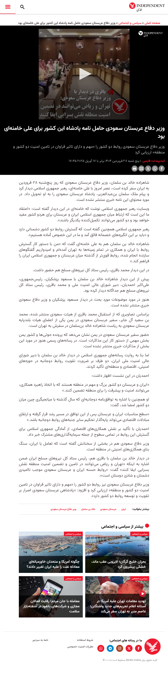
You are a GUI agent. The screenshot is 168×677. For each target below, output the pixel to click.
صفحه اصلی (152, 23)
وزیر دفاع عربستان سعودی (63, 509)
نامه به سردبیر (40, 640)
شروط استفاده (85, 640)
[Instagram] (119, 648)
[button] (84, 74)
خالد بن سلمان (88, 509)
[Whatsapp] (155, 168)
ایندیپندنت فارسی (153, 161)
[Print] (135, 168)
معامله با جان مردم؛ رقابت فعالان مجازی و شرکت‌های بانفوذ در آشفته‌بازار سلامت (51, 606)
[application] (84, 74)
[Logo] (150, 34)
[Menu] (8, 7)
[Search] (22, 7)
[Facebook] (162, 168)
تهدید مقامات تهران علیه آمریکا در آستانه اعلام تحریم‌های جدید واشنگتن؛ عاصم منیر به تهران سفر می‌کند (118, 606)
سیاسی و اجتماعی (129, 23)
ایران (123, 509)
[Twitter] (148, 168)
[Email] (141, 168)
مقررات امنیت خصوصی (80, 646)
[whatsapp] (100, 648)
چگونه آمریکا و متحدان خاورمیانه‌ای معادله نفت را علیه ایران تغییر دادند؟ (53, 564)
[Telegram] (110, 648)
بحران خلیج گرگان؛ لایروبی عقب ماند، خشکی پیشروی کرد (118, 564)
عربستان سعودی (108, 509)
